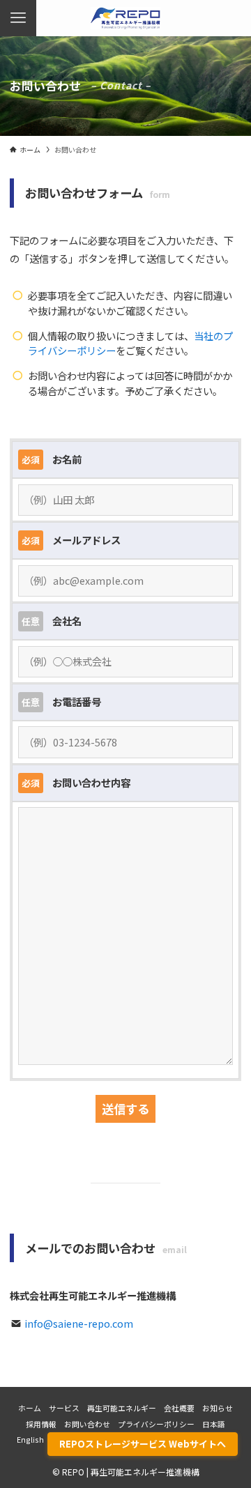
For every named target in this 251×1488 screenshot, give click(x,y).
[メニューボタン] (18, 18)
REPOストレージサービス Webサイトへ (142, 1443)
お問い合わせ (87, 1423)
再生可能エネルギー (121, 1407)
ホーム (29, 1407)
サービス (64, 1407)
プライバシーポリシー (156, 1423)
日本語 (213, 1423)
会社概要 (179, 1407)
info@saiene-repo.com (78, 1323)
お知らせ (217, 1407)
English (30, 1439)
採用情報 (41, 1423)
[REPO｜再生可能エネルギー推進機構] (125, 18)
